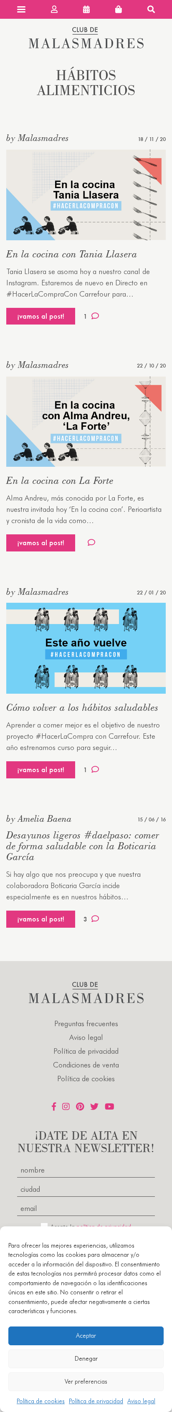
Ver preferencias (86, 1381)
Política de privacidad (96, 1401)
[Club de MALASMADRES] (86, 45)
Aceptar (86, 1335)
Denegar (86, 1358)
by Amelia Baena (39, 818)
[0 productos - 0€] (118, 9)
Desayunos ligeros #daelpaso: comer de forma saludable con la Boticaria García (82, 845)
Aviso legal (141, 1401)
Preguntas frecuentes (86, 1023)
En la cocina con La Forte (60, 480)
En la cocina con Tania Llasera (71, 253)
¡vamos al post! (40, 316)
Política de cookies (41, 1401)
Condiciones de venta (86, 1064)
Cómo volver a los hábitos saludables (82, 707)
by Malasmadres (37, 137)
